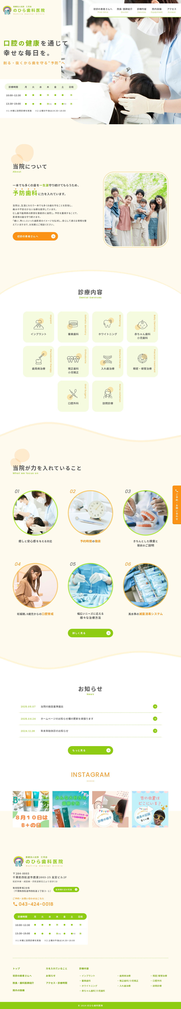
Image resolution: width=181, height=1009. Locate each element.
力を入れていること (56, 968)
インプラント (88, 975)
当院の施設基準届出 (52, 706)
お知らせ (50, 975)
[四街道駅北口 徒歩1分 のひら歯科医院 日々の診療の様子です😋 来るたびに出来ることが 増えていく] (110, 809)
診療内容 (84, 968)
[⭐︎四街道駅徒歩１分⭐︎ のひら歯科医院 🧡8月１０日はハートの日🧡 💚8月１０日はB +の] (31, 809)
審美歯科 (86, 980)
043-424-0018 (36, 904)
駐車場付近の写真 (64, 889)
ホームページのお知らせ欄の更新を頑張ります (67, 718)
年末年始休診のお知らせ (54, 731)
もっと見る (79, 750)
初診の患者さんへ (27, 236)
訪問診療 (157, 985)
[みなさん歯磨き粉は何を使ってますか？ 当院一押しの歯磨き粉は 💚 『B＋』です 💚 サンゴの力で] (70, 809)
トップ (16, 968)
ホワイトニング (89, 985)
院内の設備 (19, 990)
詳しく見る (79, 633)
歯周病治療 (125, 975)
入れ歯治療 (125, 985)
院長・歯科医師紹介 (23, 983)
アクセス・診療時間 (56, 983)
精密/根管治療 (160, 975)
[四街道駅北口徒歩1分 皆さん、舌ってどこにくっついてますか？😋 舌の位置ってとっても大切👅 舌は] (150, 809)
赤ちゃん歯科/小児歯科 (93, 990)
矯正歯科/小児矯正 (128, 980)
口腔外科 (157, 980)
